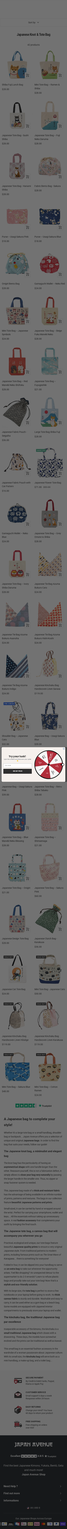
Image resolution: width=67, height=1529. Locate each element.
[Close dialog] (64, 749)
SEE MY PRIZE (17, 771)
